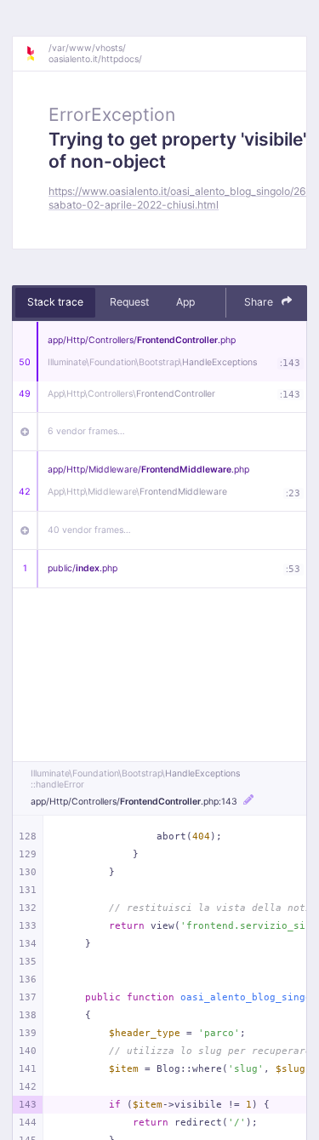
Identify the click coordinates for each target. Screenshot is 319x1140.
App (185, 301)
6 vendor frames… (86, 431)
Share (260, 301)
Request (129, 301)
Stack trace (55, 301)
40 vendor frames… (89, 530)
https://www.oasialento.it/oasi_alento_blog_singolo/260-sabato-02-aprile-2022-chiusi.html (183, 197)
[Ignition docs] (36, 53)
